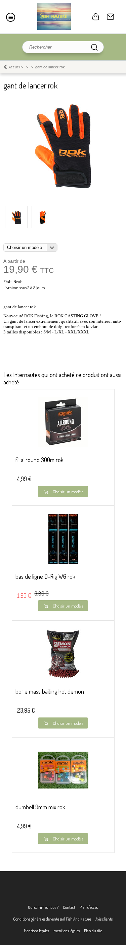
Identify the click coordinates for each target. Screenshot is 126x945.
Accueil (14, 67)
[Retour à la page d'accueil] (54, 16)
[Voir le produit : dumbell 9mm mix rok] (63, 787)
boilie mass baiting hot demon (49, 691)
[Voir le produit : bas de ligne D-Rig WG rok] (63, 562)
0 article (95, 16)
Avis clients (104, 919)
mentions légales (66, 930)
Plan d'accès (89, 907)
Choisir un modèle (68, 491)
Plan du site (93, 930)
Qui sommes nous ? (43, 907)
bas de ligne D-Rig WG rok (45, 576)
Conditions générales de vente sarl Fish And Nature (52, 919)
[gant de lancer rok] (63, 186)
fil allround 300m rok (39, 459)
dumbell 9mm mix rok (40, 807)
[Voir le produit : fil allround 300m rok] (63, 445)
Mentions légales (36, 930)
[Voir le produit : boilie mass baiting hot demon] (63, 677)
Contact (110, 16)
